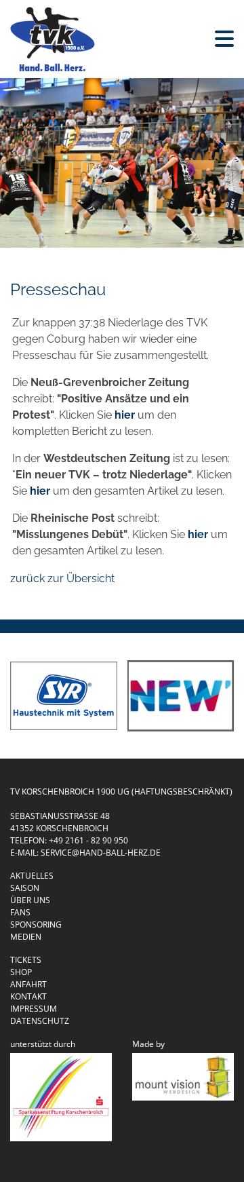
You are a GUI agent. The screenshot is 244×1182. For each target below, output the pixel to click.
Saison (24, 888)
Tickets (25, 960)
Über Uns (30, 900)
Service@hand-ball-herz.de (101, 852)
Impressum (33, 1008)
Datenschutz (39, 1021)
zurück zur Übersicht (62, 578)
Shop (21, 972)
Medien (25, 936)
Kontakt (28, 996)
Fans (20, 912)
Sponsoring (36, 924)
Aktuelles (32, 875)
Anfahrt (28, 984)
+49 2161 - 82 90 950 (88, 840)
